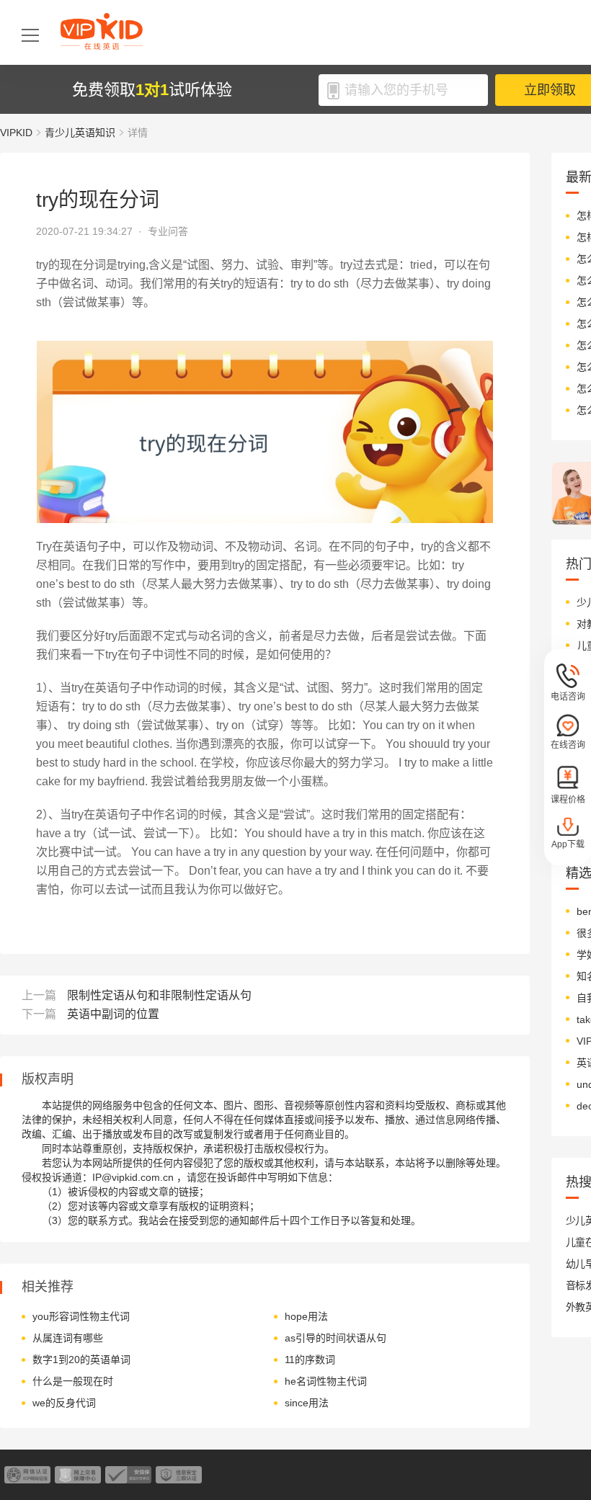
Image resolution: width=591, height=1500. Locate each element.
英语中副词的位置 (113, 1014)
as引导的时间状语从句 (335, 1338)
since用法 (307, 1403)
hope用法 (306, 1316)
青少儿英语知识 (80, 132)
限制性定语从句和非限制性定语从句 (159, 995)
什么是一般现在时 (72, 1381)
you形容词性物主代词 (81, 1316)
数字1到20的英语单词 (81, 1359)
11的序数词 (310, 1359)
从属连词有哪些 (67, 1338)
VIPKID (16, 132)
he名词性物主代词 (326, 1381)
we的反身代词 (64, 1403)
